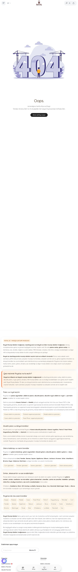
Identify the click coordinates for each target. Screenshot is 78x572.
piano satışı (57, 377)
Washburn (69, 504)
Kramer (53, 504)
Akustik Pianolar (6, 570)
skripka (44, 350)
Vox (62, 508)
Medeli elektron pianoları (52, 414)
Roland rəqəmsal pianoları (32, 414)
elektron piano (66, 377)
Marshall (55, 508)
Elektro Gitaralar (45, 564)
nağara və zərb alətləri (25, 350)
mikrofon (51, 350)
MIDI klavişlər (37, 350)
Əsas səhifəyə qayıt (39, 115)
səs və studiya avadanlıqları (48, 380)
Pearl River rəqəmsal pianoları (33, 418)
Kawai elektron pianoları (12, 414)
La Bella (46, 508)
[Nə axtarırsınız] (66, 3)
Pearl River (36, 500)
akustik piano (8, 380)
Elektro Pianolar (6, 567)
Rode (23, 508)
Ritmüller (64, 500)
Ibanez (14, 504)
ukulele (15, 350)
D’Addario (37, 508)
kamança (6, 350)
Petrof (45, 500)
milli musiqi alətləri (33, 380)
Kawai (6, 500)
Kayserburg (55, 500)
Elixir (29, 508)
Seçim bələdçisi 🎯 (6, 564)
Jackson (39, 504)
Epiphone (22, 504)
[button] (4, 561)
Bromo (6, 508)
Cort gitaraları (9, 465)
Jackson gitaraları (50, 465)
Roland (13, 500)
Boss (46, 504)
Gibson (30, 504)
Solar (61, 504)
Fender (6, 504)
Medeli (21, 500)
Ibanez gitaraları (36, 465)
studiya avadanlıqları (61, 350)
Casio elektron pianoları (12, 418)
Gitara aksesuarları (65, 465)
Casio (28, 500)
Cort (71, 500)
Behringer (15, 508)
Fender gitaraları (22, 465)
